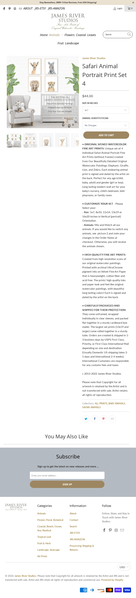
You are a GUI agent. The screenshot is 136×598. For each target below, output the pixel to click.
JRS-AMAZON (56, 8)
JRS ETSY (75, 532)
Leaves (91, 35)
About (73, 513)
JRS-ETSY (40, 8)
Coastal (81, 35)
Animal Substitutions (95, 118)
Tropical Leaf (44, 536)
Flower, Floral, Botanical (50, 519)
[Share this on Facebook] (94, 418)
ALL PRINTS (101, 403)
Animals (55, 35)
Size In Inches (90, 103)
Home (44, 35)
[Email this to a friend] (112, 418)
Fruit (61, 43)
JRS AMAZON (77, 539)
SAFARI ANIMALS (91, 407)
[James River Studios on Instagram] (14, 8)
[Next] (75, 92)
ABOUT (28, 8)
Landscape (72, 43)
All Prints (42, 556)
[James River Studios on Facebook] (3, 8)
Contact (74, 519)
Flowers (70, 35)
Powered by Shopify (112, 579)
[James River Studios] (68, 22)
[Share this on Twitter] (86, 418)
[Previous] (10, 92)
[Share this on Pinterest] (103, 418)
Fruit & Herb (44, 543)
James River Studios (93, 58)
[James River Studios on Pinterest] (9, 8)
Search (73, 526)
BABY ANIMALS (116, 403)
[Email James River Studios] (20, 8)
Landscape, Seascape (48, 549)
